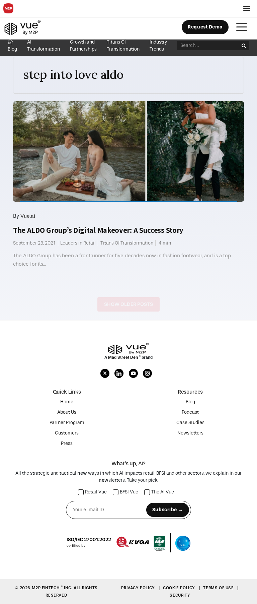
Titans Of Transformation (126, 243)
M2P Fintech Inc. (53, 588)
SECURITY (180, 595)
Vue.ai (27, 216)
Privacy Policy (138, 588)
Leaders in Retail (78, 243)
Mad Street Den (123, 357)
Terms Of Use (219, 588)
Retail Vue (96, 492)
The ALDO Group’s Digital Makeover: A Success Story (98, 230)
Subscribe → (167, 510)
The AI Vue (162, 492)
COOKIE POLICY (179, 588)
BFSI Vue (129, 492)
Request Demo (205, 27)
